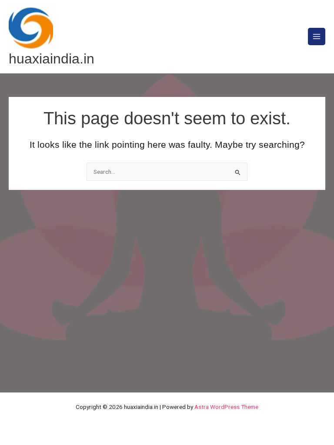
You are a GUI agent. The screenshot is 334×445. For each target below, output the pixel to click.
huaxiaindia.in (51, 58)
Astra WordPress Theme (226, 406)
